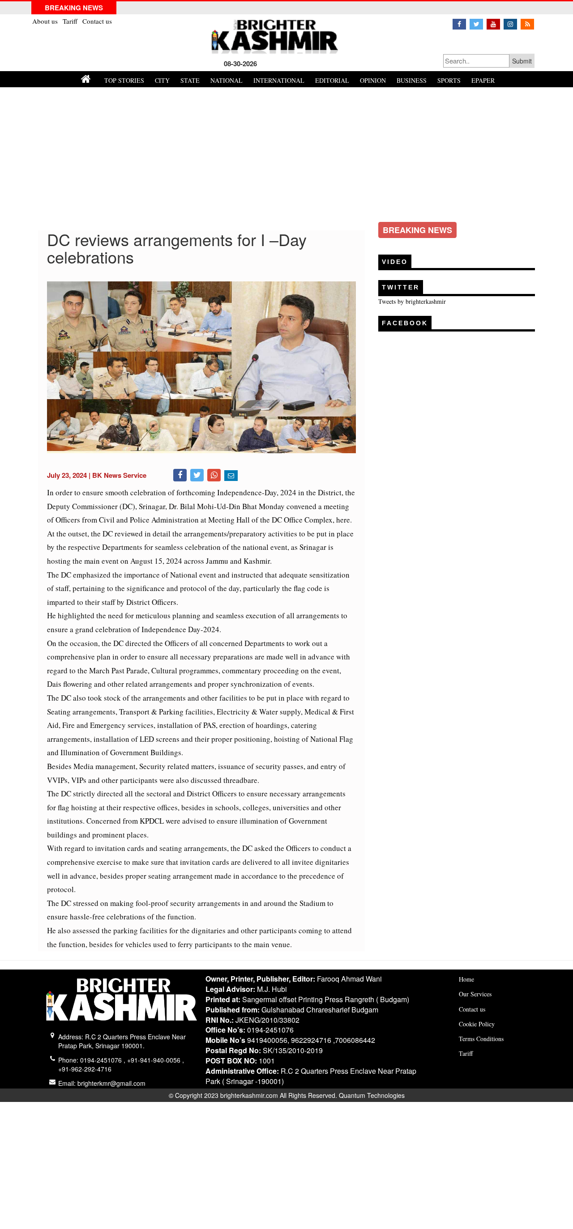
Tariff (71, 21)
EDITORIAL (332, 80)
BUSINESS (412, 80)
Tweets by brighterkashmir (412, 301)
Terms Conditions (481, 1038)
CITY (162, 80)
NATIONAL (226, 80)
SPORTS (449, 80)
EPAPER (483, 80)
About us (46, 21)
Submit (522, 60)
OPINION (373, 80)
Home (466, 979)
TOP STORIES (124, 80)
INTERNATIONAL (278, 80)
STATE (190, 80)
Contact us (97, 21)
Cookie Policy (477, 1024)
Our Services (475, 994)
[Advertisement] (286, 154)
